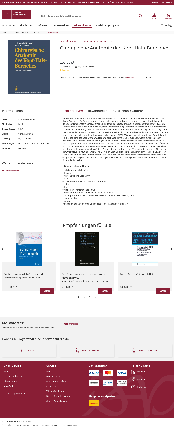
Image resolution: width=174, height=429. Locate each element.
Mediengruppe (53, 376)
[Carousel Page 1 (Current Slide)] (79, 297)
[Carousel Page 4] (95, 297)
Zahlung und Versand (14, 376)
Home (4, 32)
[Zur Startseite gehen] (16, 14)
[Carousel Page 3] (89, 297)
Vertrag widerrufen (16, 393)
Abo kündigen (10, 386)
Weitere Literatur (20, 32)
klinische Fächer (52, 32)
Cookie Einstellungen (56, 401)
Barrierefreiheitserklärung (58, 396)
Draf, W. (85, 41)
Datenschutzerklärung (57, 381)
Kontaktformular (132, 77)
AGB (48, 371)
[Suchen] (141, 16)
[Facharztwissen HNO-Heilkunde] (29, 249)
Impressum (167, 2)
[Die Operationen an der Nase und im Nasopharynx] (87, 249)
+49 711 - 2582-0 (90, 350)
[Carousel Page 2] (84, 297)
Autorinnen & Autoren (128, 111)
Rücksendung (10, 381)
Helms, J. (94, 41)
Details (47, 291)
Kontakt (155, 2)
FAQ (6, 371)
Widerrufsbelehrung (56, 391)
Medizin (36, 32)
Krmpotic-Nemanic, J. (70, 41)
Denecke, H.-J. (107, 41)
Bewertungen (97, 111)
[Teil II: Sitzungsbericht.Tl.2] (145, 249)
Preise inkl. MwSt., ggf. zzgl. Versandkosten (77, 67)
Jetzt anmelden (71, 324)
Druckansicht (12, 171)
